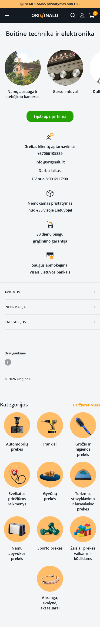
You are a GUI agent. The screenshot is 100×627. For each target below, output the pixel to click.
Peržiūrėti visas (86, 405)
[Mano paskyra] (82, 15)
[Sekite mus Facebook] (8, 362)
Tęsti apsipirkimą (50, 116)
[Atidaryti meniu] (7, 15)
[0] (91, 15)
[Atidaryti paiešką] (73, 15)
